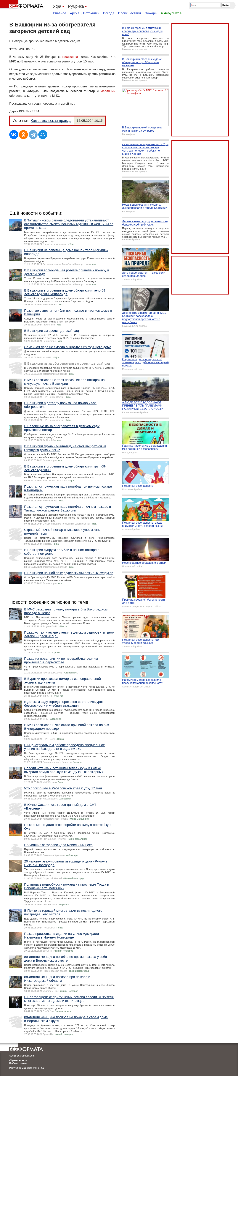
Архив (74, 13)
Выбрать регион (18, 1063)
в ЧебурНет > (171, 13)
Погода (108, 13)
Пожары (151, 13)
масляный (108, 91)
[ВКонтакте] (13, 134)
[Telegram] (33, 134)
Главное (59, 13)
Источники (91, 13)
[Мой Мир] (42, 134)
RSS (42, 1068)
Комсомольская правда (51, 121)
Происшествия (129, 13)
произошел (70, 57)
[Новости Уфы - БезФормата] (22, 4)
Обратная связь (18, 1060)
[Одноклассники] (23, 134)
